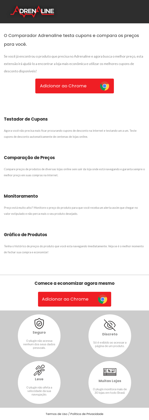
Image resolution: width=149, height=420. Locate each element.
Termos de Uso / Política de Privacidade (74, 414)
